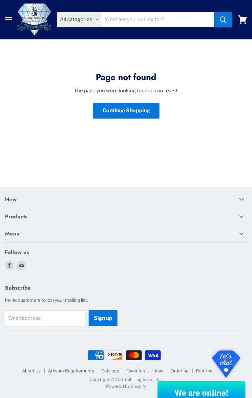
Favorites (135, 370)
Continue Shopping (126, 110)
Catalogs (110, 370)
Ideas (157, 370)
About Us (31, 370)
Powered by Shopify (126, 386)
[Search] (223, 19)
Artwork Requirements (71, 370)
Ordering (180, 370)
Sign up (103, 318)
